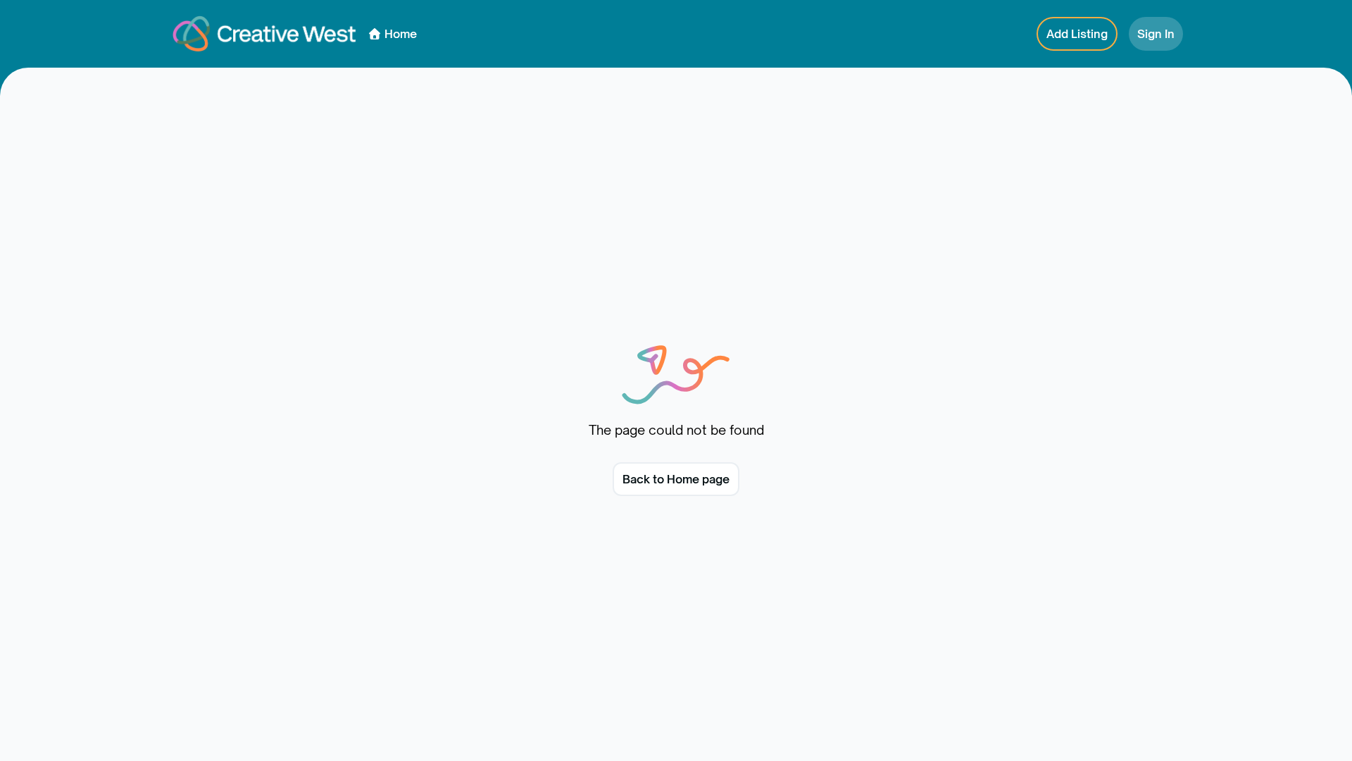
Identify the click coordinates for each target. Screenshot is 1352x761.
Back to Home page (676, 479)
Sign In (1156, 34)
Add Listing (1077, 34)
